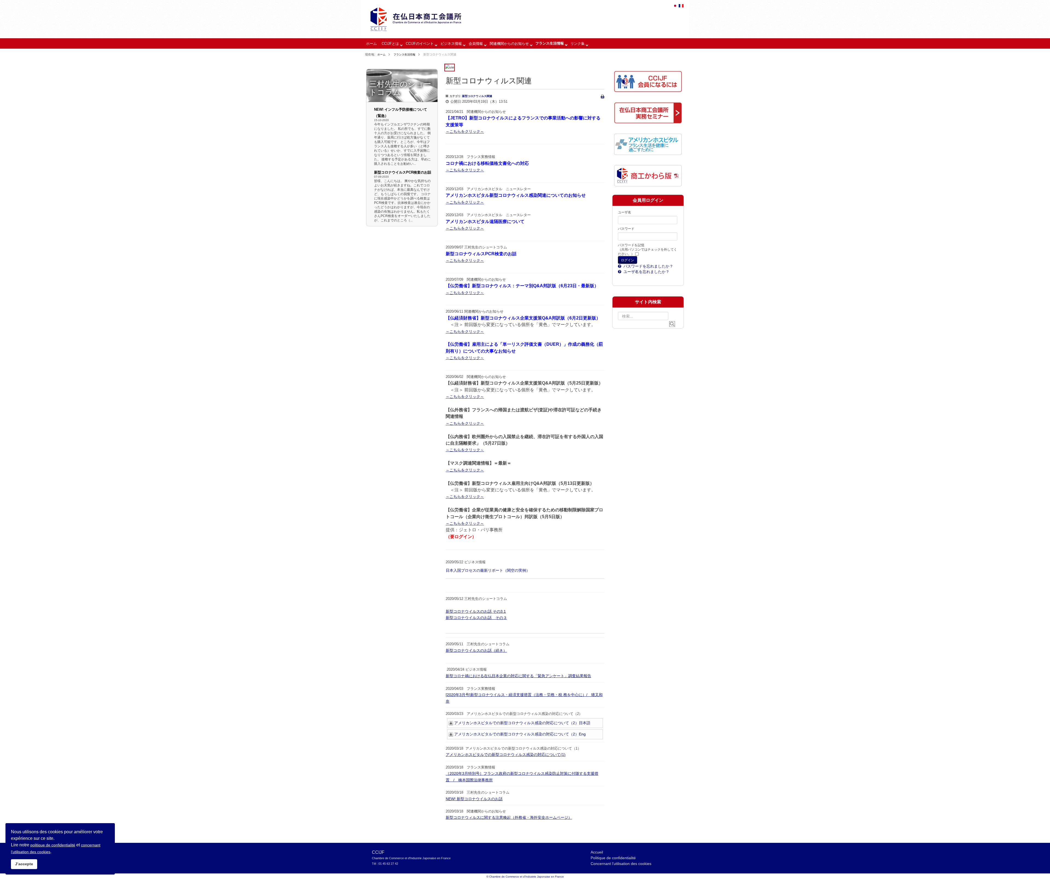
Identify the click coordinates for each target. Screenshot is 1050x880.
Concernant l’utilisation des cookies (621, 863)
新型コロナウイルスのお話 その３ (476, 617)
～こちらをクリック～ (465, 131)
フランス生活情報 (549, 43)
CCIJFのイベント (420, 44)
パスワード (626, 229)
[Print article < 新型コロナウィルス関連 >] (602, 96)
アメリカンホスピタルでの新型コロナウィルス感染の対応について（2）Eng (520, 734)
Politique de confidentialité (613, 858)
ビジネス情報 (451, 44)
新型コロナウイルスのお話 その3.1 (476, 611)
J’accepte (24, 864)
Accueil (597, 852)
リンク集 (577, 44)
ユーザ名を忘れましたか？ (645, 271)
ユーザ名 (624, 212)
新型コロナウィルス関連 (477, 96)
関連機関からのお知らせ (509, 44)
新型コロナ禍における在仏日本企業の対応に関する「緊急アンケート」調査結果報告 (518, 676)
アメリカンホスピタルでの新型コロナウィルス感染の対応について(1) (505, 754)
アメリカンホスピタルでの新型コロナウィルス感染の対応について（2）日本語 (522, 723)
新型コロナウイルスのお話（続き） (476, 650)
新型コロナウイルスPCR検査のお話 (402, 172)
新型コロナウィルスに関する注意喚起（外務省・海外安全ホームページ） (509, 817)
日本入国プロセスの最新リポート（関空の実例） (488, 570)
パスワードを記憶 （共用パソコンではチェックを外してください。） (647, 249)
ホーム (371, 44)
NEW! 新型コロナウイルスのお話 (474, 799)
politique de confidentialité (52, 845)
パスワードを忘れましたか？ (647, 266)
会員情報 (476, 44)
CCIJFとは (390, 44)
